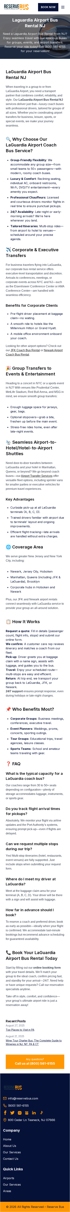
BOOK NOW (48, 7)
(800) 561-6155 (18, 1105)
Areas (7, 1191)
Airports (8, 1178)
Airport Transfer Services (36, 475)
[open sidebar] (63, 7)
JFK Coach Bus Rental (25, 350)
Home (7, 1139)
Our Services (12, 1152)
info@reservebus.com (23, 1098)
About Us (9, 1146)
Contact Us (10, 1158)
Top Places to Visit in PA (20, 1029)
